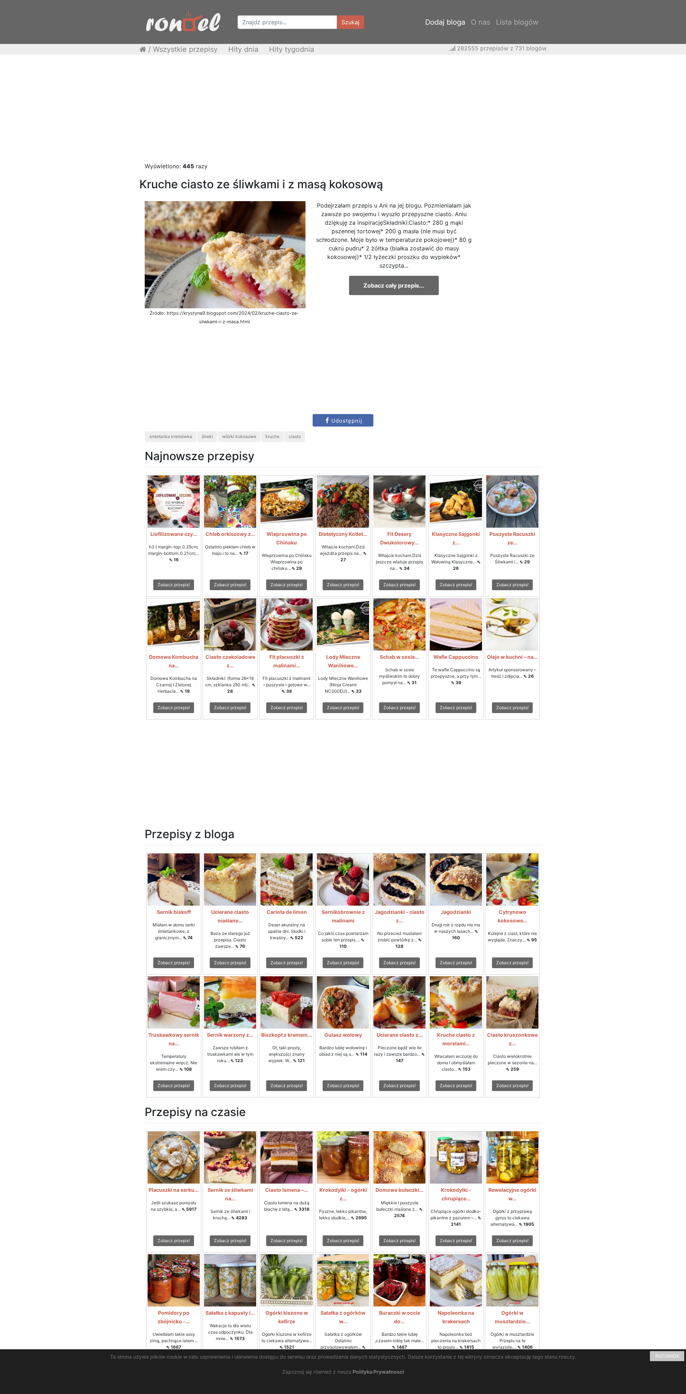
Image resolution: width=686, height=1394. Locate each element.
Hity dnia (243, 49)
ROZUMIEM (667, 1356)
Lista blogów (517, 22)
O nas (480, 22)
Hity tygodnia (291, 49)
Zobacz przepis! (174, 584)
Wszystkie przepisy (185, 49)
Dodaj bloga (445, 22)
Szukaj (350, 22)
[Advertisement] (343, 112)
